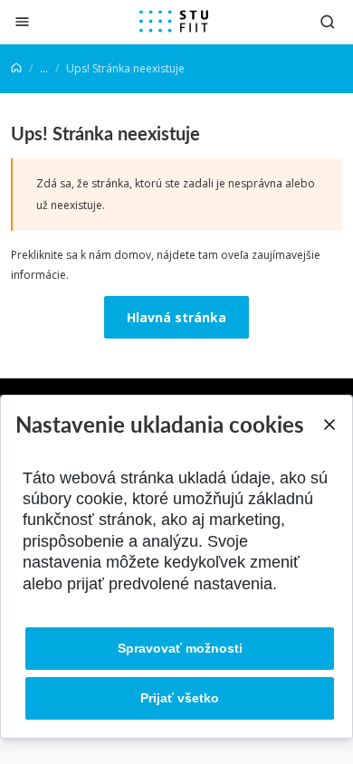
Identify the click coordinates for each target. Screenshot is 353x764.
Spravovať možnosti (180, 648)
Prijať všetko (179, 698)
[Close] (329, 424)
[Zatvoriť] (22, 21)
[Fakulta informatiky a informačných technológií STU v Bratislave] (173, 21)
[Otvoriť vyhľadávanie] (327, 21)
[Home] (16, 68)
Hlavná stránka (176, 317)
